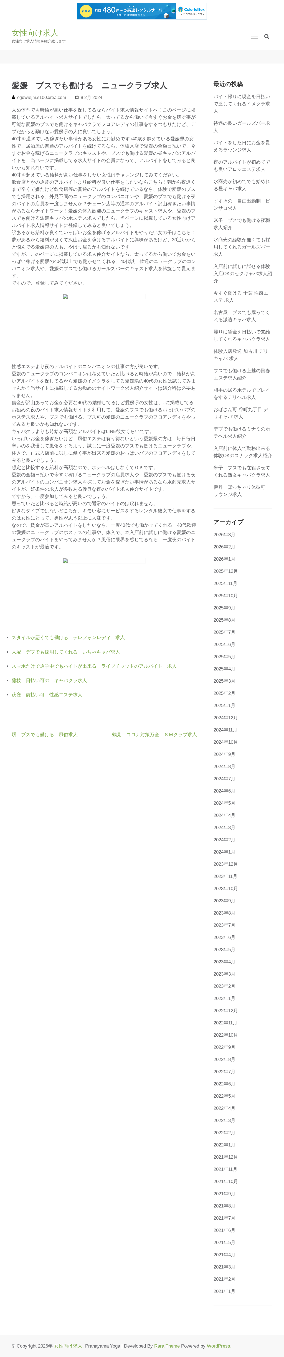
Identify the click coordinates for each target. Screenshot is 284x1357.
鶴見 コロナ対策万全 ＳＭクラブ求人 (154, 734)
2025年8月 (224, 620)
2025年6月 (224, 644)
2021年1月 (224, 1291)
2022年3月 (224, 1120)
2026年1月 (224, 559)
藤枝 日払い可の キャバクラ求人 (49, 680)
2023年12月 (226, 864)
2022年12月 (226, 1010)
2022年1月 (224, 1145)
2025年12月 (226, 571)
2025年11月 (225, 583)
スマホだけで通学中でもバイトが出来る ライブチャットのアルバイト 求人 (94, 666)
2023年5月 (224, 949)
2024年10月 (226, 742)
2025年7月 (224, 632)
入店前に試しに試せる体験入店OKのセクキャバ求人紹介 (243, 273)
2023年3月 (224, 974)
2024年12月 (226, 717)
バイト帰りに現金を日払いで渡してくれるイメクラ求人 (242, 104)
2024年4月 (224, 815)
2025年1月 (224, 705)
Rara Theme (167, 1346)
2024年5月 (224, 803)
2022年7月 (224, 1071)
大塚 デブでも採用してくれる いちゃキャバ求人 (66, 652)
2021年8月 (224, 1206)
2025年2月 (224, 693)
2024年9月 (224, 754)
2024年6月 (224, 791)
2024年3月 (224, 827)
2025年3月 (224, 681)
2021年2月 (224, 1279)
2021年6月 (224, 1230)
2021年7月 (224, 1218)
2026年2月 (224, 547)
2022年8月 (224, 1059)
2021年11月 (225, 1169)
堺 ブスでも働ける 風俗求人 (45, 734)
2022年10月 (226, 1035)
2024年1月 (224, 852)
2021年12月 (226, 1157)
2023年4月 (224, 961)
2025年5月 (224, 656)
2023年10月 (226, 888)
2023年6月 (224, 937)
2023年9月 (224, 900)
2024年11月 (225, 730)
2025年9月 (224, 608)
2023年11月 (225, 876)
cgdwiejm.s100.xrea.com (41, 97)
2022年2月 (224, 1132)
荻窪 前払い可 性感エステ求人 (47, 694)
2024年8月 (224, 766)
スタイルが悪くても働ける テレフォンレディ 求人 (68, 637)
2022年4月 (224, 1108)
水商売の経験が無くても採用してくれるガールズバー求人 (242, 247)
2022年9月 (224, 1047)
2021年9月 (224, 1193)
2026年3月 (224, 534)
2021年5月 (224, 1242)
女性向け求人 (35, 33)
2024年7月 (224, 778)
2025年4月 (224, 669)
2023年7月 (224, 925)
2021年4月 (224, 1254)
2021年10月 (226, 1181)
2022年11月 (225, 1023)
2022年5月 (224, 1096)
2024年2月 (224, 839)
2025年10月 (226, 595)
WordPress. (219, 1346)
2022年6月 (224, 1084)
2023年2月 (224, 986)
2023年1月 (224, 998)
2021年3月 (224, 1267)
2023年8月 (224, 913)
